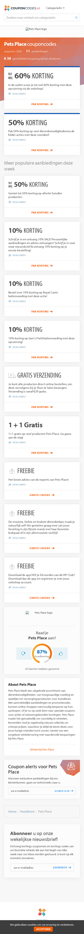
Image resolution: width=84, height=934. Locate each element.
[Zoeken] (76, 17)
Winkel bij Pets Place (42, 749)
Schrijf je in (62, 790)
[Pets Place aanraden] (61, 653)
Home (12, 811)
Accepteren (43, 929)
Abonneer (60, 867)
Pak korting (40, 104)
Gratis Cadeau (40, 495)
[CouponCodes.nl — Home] (22, 8)
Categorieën (54, 8)
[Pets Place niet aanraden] (23, 653)
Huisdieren (27, 811)
